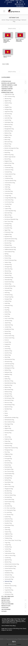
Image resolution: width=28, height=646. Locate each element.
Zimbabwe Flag (9, 594)
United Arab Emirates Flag (12, 564)
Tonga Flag (8, 544)
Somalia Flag (8, 497)
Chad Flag (7, 185)
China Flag (7, 189)
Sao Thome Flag (9, 471)
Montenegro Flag (9, 398)
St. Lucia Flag (8, 512)
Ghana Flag (8, 271)
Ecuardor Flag (8, 228)
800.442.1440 (19, 4)
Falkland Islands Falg (10, 249)
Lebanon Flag (8, 350)
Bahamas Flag (8, 124)
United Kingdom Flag (10, 566)
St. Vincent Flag (9, 514)
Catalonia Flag (9, 178)
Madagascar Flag (9, 368)
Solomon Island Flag (10, 495)
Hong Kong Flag (9, 297)
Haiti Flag (7, 292)
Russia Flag (8, 465)
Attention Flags (6, 81)
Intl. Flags (23, 618)
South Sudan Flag (9, 501)
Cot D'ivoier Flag (9, 202)
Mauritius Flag (8, 385)
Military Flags (5, 600)
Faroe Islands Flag (9, 251)
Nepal (6, 415)
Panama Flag (8, 445)
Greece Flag (8, 275)
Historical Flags (6, 90)
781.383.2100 (20, 6)
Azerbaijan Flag (9, 122)
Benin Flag (7, 139)
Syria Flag (7, 527)
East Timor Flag (9, 221)
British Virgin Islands (10, 157)
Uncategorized (5, 609)
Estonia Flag (8, 243)
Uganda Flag (8, 560)
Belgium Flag (8, 135)
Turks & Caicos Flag (10, 555)
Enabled (19, 644)
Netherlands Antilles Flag (11, 417)
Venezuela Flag (9, 579)
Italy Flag (7, 316)
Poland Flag (8, 456)
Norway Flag (8, 432)
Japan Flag (8, 322)
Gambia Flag (8, 264)
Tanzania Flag (8, 536)
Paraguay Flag (8, 450)
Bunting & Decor (21, 621)
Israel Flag (7, 314)
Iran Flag (7, 307)
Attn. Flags (21, 620)
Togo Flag (7, 542)
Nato (6, 411)
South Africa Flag (9, 499)
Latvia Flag (7, 348)
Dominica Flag (8, 217)
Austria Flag (8, 120)
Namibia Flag (8, 409)
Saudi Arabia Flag (9, 473)
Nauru (6, 413)
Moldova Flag (8, 391)
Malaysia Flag (8, 372)
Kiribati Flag (8, 333)
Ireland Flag (8, 312)
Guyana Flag (8, 290)
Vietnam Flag (8, 581)
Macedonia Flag (9, 366)
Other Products (6, 622)
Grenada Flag (8, 279)
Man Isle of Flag (9, 381)
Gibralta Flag (8, 273)
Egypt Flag (7, 230)
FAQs (11, 625)
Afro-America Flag (10, 96)
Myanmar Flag (8, 407)
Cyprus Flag (8, 208)
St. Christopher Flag (10, 510)
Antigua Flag (8, 109)
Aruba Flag (7, 116)
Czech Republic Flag (10, 210)
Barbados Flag (9, 131)
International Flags (15, 20)
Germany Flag (8, 269)
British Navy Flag (9, 154)
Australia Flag (8, 118)
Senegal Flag (8, 478)
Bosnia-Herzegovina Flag (11, 148)
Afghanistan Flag (9, 94)
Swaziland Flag (9, 521)
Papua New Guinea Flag (11, 447)
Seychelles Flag (9, 482)
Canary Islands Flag (10, 174)
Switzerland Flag (9, 525)
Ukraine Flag (8, 562)
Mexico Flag (8, 387)
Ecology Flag (8, 223)
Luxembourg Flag (9, 363)
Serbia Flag (8, 480)
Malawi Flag (8, 370)
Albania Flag (8, 98)
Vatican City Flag (9, 577)
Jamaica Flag (8, 320)
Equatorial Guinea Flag (11, 238)
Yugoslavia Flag (9, 590)
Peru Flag (7, 452)
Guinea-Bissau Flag (10, 286)
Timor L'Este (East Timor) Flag (13, 540)
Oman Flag (8, 437)
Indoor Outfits (5, 64)
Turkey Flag (8, 551)
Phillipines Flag (8, 454)
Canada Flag (8, 172)
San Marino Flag (9, 469)
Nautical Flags (5, 602)
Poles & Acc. (12, 621)
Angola (7, 105)
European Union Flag (10, 247)
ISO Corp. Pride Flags (7, 596)
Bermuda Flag (8, 141)
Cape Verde (8, 176)
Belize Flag (7, 137)
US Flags (3, 611)
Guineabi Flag (8, 288)
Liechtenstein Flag (10, 359)
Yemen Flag (8, 588)
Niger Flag (7, 426)
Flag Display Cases (6, 87)
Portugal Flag (8, 458)
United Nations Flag (10, 568)
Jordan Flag (8, 327)
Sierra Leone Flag (9, 486)
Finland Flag (8, 256)
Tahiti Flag (7, 529)
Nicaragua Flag (9, 424)
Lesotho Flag (8, 353)
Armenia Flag (8, 113)
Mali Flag (7, 376)
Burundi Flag (8, 165)
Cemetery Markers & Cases (9, 85)
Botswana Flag (9, 150)
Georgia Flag (8, 266)
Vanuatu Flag (8, 575)
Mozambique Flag (9, 404)
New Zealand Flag (9, 422)
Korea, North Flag (9, 335)
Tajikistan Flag (8, 534)
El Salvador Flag (9, 232)
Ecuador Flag (8, 226)
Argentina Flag (9, 111)
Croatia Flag (8, 204)
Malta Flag (7, 379)
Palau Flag (7, 441)
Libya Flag (7, 357)
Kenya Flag (8, 331)
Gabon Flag (8, 262)
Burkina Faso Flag (9, 163)
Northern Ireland (9, 430)
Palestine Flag (8, 443)
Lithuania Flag (8, 361)
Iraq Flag (7, 310)
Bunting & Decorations (8, 83)
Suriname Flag (8, 519)
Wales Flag (8, 583)
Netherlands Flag (9, 419)
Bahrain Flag (8, 126)
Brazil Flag (7, 152)
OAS (6, 435)
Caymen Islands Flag (10, 180)
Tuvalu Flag (8, 557)
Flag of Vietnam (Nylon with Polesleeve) (20, 40)
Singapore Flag (9, 488)
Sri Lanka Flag (8, 506)
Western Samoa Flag (10, 585)
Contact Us (14, 622)
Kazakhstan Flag (9, 329)
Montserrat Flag (9, 400)
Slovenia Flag (8, 493)
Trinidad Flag (8, 547)
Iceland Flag (8, 301)
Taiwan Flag (8, 532)
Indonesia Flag (9, 305)
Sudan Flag (8, 516)
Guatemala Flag (9, 282)
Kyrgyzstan (8, 344)
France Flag (8, 258)
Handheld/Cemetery (7, 88)
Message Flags (5, 598)
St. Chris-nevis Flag (10, 508)
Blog (14, 625)
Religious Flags (5, 605)
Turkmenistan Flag (10, 553)
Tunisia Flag (8, 549)
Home (3, 20)
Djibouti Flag (8, 215)
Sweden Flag (8, 523)
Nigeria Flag (8, 428)
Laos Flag (7, 346)
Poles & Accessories (7, 604)
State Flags (4, 607)
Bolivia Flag (8, 146)
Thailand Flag (8, 538)
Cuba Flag (7, 206)
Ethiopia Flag (8, 245)
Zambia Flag (8, 592)
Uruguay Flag (8, 570)
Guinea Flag (8, 284)
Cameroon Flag (9, 169)
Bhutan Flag (8, 144)
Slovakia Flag (8, 491)
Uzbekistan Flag (9, 572)
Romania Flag (8, 463)
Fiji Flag (6, 254)
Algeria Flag (8, 101)
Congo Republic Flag (10, 197)
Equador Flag (8, 236)
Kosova (7, 340)
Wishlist (7, 625)
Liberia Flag (8, 355)
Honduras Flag (8, 294)
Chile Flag (7, 187)
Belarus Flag (8, 133)
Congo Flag (8, 195)
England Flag (8, 234)
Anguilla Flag (8, 107)
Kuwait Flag (8, 342)
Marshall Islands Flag (10, 383)
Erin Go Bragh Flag (9, 241)
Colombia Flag (9, 191)
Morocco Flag (8, 402)
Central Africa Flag (10, 182)
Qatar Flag (7, 460)
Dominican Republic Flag (11, 219)
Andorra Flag (8, 103)
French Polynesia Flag (10, 260)
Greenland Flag (9, 277)
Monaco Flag (8, 394)
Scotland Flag (8, 475)
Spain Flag (7, 504)
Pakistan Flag (8, 439)
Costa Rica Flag (9, 200)
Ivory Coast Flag (9, 318)
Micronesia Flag (9, 389)
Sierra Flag (7, 484)
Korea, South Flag (9, 338)
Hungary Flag (8, 299)
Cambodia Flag (9, 167)
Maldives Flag (8, 374)
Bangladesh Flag (9, 129)
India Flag (7, 303)
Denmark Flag (8, 213)
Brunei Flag (8, 159)
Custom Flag (5, 621)
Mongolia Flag (8, 396)
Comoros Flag (8, 193)
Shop (7, 20)
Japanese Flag (9, 325)
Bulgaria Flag (8, 161)
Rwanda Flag (8, 467)
